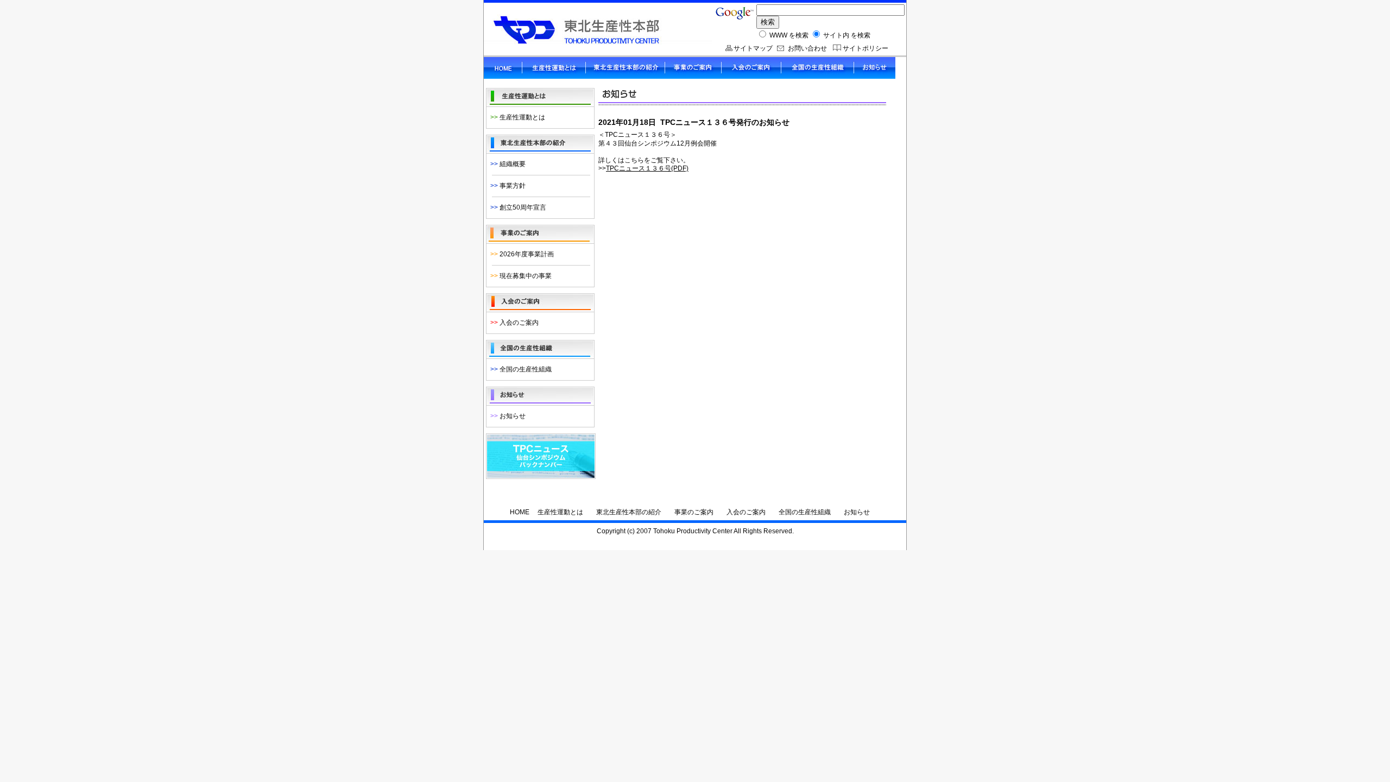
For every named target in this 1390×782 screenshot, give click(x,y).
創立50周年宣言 (516, 207)
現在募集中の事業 (519, 276)
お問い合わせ (807, 48)
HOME (519, 512)
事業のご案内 (693, 512)
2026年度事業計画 (520, 254)
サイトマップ (753, 48)
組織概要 (506, 164)
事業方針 (506, 186)
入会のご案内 (513, 322)
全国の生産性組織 (519, 369)
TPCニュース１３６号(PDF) (647, 168)
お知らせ (506, 416)
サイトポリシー (865, 48)
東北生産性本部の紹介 (628, 512)
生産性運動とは (516, 117)
